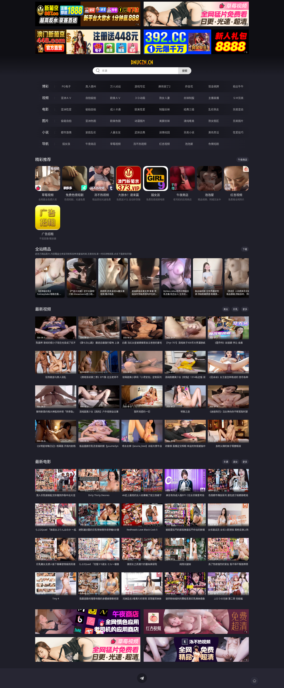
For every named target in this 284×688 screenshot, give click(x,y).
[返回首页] (254, 681)
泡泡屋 (189, 144)
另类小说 (189, 132)
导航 (45, 144)
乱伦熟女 (213, 109)
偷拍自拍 (90, 109)
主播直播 (213, 98)
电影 (45, 109)
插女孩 (66, 144)
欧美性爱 (140, 109)
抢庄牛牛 (238, 86)
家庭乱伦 (90, 132)
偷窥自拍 (66, 121)
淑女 (235, 461)
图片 (45, 121)
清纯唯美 (189, 121)
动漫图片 (140, 121)
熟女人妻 (164, 98)
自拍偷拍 (90, 98)
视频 (45, 98)
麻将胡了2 (164, 86)
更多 (245, 309)
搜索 (184, 71)
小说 (45, 132)
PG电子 (66, 86)
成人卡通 (115, 109)
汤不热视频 (139, 144)
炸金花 (189, 86)
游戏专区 (140, 86)
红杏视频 (164, 144)
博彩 (45, 86)
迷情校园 (164, 132)
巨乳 (235, 309)
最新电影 (43, 461)
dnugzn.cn (142, 62)
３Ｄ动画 (140, 98)
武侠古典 (140, 132)
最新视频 (43, 309)
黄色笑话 (213, 132)
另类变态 (238, 109)
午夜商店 (90, 144)
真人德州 (90, 86)
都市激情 (66, 132)
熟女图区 (213, 121)
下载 (245, 249)
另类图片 (238, 121)
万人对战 (115, 86)
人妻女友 (115, 132)
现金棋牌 (213, 86)
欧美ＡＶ (115, 98)
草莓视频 (115, 144)
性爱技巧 (238, 132)
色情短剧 (213, 144)
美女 (226, 309)
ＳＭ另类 (238, 98)
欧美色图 (115, 121)
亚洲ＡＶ (66, 98)
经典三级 (189, 109)
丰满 (226, 461)
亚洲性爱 (66, 109)
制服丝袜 (164, 109)
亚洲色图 (90, 121)
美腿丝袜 (164, 121)
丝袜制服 (189, 98)
